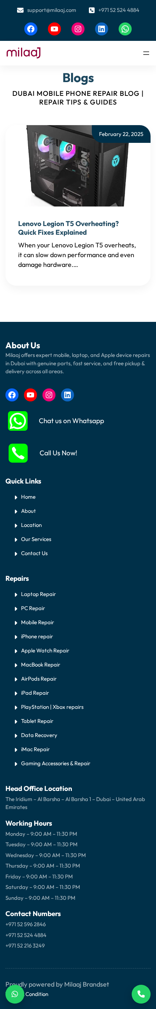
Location (31, 524)
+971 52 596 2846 (25, 924)
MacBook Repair (40, 664)
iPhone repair (37, 636)
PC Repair (33, 608)
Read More (95, 264)
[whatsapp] (17, 421)
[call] (18, 453)
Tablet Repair (37, 721)
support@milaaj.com (51, 10)
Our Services (36, 539)
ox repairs (71, 706)
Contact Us (34, 553)
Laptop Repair (38, 594)
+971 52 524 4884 (118, 10)
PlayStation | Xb (40, 706)
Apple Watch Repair (45, 650)
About (28, 510)
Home (28, 496)
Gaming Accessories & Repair (55, 763)
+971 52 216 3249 (25, 945)
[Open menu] (146, 53)
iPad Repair (35, 692)
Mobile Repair (37, 622)
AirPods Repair (39, 678)
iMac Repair (35, 749)
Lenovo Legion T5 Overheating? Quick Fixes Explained (68, 228)
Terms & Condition (26, 994)
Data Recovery (39, 735)
